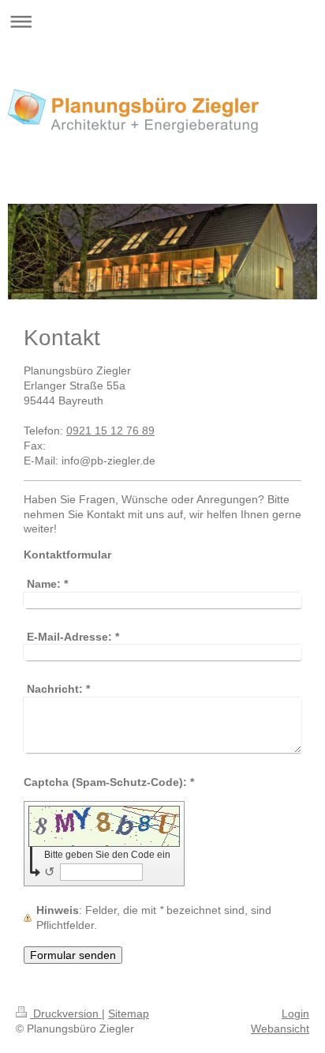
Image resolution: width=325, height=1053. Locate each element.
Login (295, 1013)
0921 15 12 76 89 (110, 430)
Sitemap (128, 1013)
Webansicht (280, 1028)
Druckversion (66, 1013)
